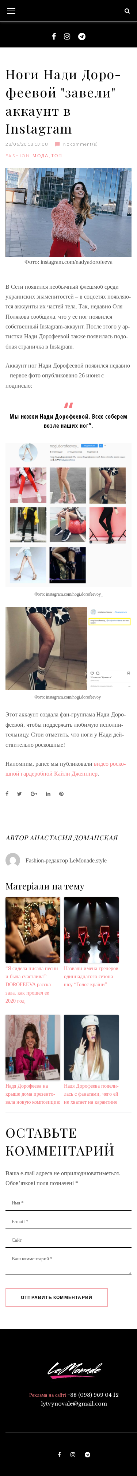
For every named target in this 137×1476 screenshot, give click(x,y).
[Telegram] (81, 36)
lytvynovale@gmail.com (74, 1403)
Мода (41, 155)
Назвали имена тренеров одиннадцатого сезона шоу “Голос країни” (91, 977)
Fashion (17, 155)
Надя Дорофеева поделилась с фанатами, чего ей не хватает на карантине (91, 1094)
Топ (56, 155)
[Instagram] (67, 36)
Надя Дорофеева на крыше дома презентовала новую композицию (32, 1094)
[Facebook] (54, 36)
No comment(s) (80, 144)
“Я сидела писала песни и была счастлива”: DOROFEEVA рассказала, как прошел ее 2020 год (31, 985)
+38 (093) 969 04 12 (93, 1395)
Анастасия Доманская (73, 837)
